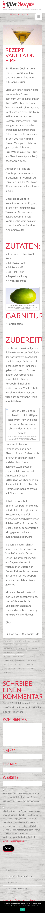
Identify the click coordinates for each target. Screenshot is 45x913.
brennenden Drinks (21, 645)
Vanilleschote (8, 672)
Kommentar (15, 719)
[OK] (42, 907)
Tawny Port (29, 664)
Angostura (7, 641)
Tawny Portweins (9, 668)
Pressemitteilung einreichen (19, 876)
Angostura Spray (19, 641)
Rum (5, 664)
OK (23, 909)
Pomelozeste (20, 660)
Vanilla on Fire (22, 668)
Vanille (32, 668)
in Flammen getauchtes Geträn (13, 656)
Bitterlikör (36, 641)
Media (9, 870)
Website (11, 777)
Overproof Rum (8, 660)
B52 (29, 641)
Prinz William (32, 660)
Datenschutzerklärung (13, 840)
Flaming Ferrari (9, 652)
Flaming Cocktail (33, 648)
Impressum (11, 882)
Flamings (19, 652)
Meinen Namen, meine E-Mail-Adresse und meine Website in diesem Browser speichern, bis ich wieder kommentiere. (21, 797)
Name (9, 750)
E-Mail (10, 764)
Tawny (21, 664)
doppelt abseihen (9, 648)
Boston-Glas (7, 645)
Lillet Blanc (29, 656)
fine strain (21, 648)
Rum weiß (13, 664)
